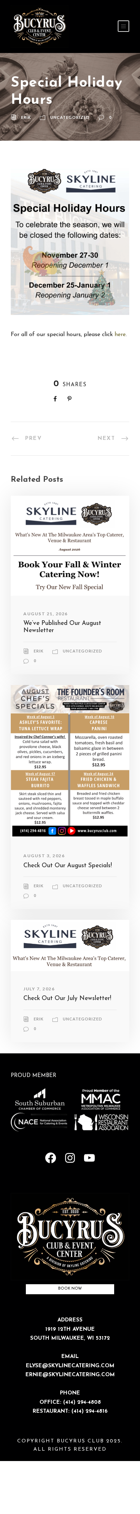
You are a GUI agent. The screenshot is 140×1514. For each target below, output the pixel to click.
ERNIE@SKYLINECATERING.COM (70, 1375)
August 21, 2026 (45, 613)
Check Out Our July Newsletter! (67, 998)
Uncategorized (70, 117)
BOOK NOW (70, 1289)
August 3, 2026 (44, 855)
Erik (26, 117)
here (120, 335)
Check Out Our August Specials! (67, 866)
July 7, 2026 (39, 988)
